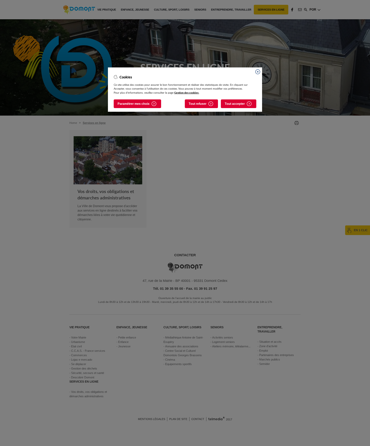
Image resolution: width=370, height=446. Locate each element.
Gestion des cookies (186, 92)
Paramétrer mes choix (134, 103)
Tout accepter (235, 103)
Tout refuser (197, 103)
